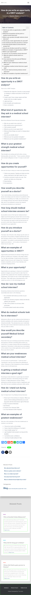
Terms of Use (24, 587)
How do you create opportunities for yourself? (15, 40)
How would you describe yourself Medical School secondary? (15, 59)
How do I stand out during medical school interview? (15, 70)
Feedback (6, 587)
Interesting (14, 488)
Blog (9, 447)
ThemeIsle (20, 591)
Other (22, 488)
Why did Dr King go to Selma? (13, 543)
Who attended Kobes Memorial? (12, 468)
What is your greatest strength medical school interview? (15, 38)
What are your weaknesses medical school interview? (15, 63)
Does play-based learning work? (12, 476)
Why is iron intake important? (11, 473)
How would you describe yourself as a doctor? (15, 42)
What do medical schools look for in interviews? (13, 56)
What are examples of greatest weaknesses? (16, 73)
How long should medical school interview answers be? (14, 45)
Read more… (7, 530)
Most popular (18, 488)
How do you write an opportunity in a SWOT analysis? (14, 30)
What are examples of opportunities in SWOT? (15, 50)
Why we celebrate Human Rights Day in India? (15, 479)
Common (9, 488)
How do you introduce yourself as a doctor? (14, 48)
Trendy (25, 488)
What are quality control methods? (12, 471)
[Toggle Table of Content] (26, 28)
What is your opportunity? (10, 51)
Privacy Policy (14, 587)
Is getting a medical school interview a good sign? (15, 67)
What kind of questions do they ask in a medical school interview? (13, 34)
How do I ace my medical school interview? (15, 53)
